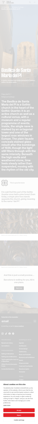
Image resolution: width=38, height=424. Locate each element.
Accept (19, 410)
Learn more (6, 405)
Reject (19, 415)
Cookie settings (19, 420)
